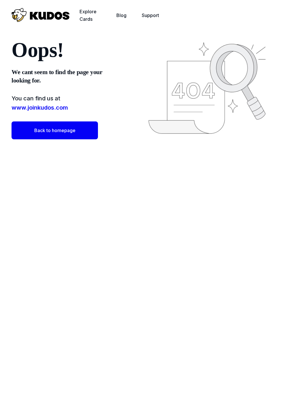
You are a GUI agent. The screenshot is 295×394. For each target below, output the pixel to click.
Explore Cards (88, 15)
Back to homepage (54, 130)
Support (150, 15)
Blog (121, 15)
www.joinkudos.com (40, 107)
